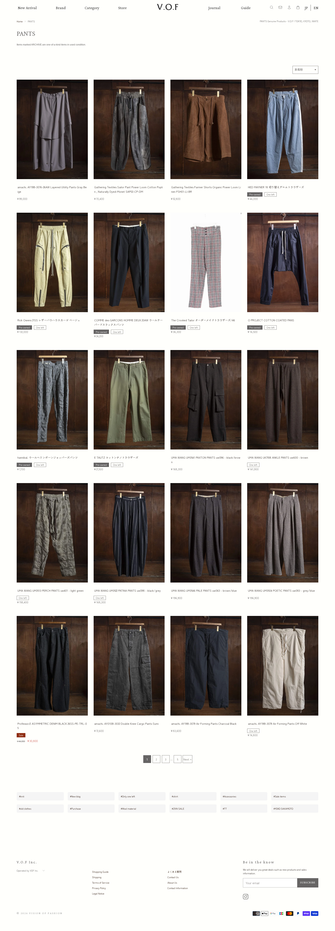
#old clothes (25, 808)
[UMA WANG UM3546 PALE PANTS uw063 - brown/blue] (205, 533)
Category (92, 8)
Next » (187, 759)
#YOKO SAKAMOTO (283, 808)
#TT (225, 808)
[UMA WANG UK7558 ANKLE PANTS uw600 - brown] (282, 400)
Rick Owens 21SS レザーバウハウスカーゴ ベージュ (48, 320)
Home (20, 21)
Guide (245, 8)
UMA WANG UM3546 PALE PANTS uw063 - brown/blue (204, 590)
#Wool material (128, 808)
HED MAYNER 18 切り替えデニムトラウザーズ (276, 187)
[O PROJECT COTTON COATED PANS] (282, 262)
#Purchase (75, 808)
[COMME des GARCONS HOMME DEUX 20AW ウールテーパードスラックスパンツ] (129, 262)
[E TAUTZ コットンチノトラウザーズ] (129, 400)
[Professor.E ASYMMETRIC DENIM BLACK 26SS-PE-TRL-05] (52, 666)
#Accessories (229, 796)
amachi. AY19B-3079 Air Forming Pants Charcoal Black (204, 723)
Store (122, 8)
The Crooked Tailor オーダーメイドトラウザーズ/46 (203, 320)
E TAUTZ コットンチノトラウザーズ (116, 457)
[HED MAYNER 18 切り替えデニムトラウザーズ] (282, 129)
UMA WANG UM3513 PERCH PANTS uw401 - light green (50, 590)
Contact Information (178, 888)
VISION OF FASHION (46, 913)
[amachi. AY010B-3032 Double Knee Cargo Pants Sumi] (129, 666)
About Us (172, 882)
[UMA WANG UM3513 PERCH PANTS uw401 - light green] (52, 533)
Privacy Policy (99, 888)
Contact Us (173, 877)
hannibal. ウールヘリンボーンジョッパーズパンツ (47, 457)
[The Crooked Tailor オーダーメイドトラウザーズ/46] (205, 262)
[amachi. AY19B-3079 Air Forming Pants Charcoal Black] (205, 666)
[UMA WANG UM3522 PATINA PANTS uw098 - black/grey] (129, 533)
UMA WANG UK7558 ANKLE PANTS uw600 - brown (278, 457)
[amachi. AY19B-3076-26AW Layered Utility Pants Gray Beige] (52, 129)
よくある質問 (174, 871)
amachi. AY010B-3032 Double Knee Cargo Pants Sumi (126, 723)
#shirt (175, 796)
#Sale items (280, 796)
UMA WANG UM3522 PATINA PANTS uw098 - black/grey (127, 590)
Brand (61, 8)
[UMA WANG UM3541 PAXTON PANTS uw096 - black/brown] (205, 400)
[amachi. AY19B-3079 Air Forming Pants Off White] (282, 666)
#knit (21, 796)
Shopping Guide (100, 871)
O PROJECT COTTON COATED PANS (271, 320)
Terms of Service (100, 882)
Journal (214, 8)
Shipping (96, 877)
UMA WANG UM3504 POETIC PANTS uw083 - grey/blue (281, 590)
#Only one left (128, 796)
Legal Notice (98, 893)
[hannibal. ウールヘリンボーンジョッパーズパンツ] (52, 400)
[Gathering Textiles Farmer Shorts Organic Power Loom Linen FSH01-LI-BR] (205, 129)
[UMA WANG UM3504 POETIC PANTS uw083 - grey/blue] (282, 533)
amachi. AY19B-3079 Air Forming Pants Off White (277, 723)
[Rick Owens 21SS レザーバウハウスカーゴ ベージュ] (52, 262)
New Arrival (27, 8)
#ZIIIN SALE (178, 808)
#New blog (75, 796)
